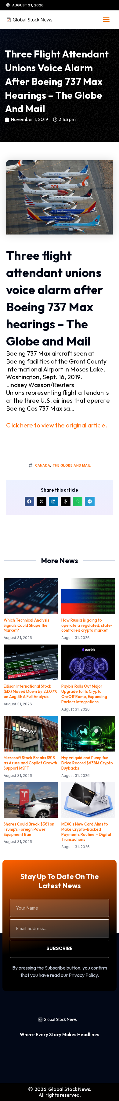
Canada (42, 465)
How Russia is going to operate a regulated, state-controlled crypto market (87, 625)
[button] (106, 19)
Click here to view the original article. (56, 425)
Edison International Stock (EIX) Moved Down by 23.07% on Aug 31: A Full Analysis (30, 691)
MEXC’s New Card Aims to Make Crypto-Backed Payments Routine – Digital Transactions (86, 832)
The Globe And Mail (71, 465)
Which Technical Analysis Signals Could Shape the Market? (26, 625)
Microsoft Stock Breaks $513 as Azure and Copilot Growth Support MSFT (30, 762)
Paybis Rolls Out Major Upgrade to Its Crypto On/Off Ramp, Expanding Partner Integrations (84, 694)
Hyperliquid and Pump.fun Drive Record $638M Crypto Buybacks (87, 762)
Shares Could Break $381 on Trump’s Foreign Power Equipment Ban (29, 829)
